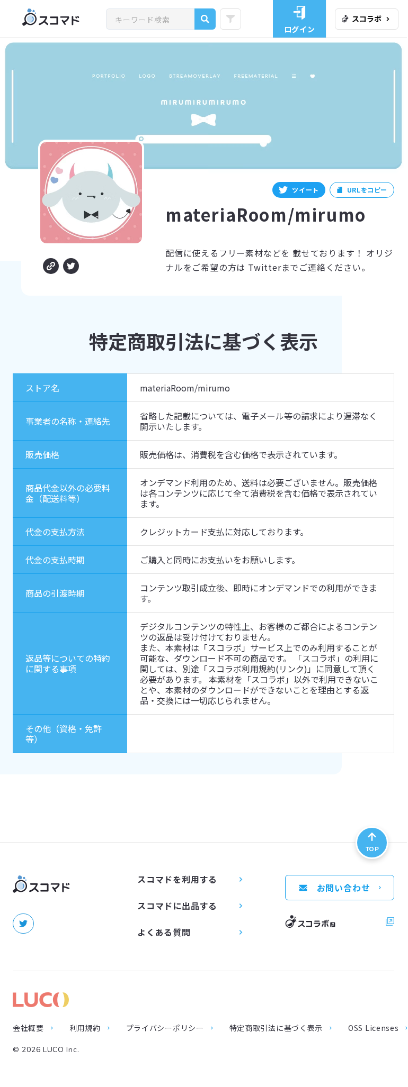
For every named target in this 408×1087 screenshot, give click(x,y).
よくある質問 (164, 932)
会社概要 (28, 1027)
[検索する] (205, 19)
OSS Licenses (373, 1027)
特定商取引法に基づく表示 (276, 1027)
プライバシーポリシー (165, 1027)
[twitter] (23, 924)
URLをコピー (367, 189)
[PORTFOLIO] (51, 266)
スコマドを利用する (177, 879)
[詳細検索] (230, 19)
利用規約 (85, 1027)
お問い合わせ (343, 887)
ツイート (305, 189)
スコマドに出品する (177, 905)
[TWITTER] (71, 266)
